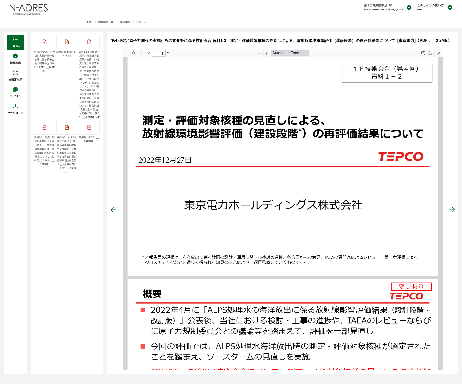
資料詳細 (125, 22)
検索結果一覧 (105, 22)
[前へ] (113, 210)
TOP (89, 22)
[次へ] (452, 210)
